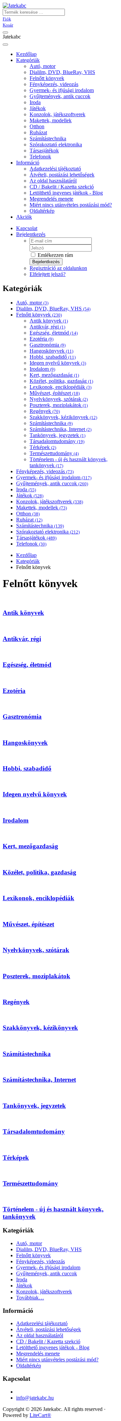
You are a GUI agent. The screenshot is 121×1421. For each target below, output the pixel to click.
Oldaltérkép (42, 211)
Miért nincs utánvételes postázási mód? (71, 205)
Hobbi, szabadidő (53, 357)
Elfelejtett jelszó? (48, 274)
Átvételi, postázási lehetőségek (62, 174)
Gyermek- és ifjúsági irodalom (62, 90)
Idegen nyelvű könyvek (58, 363)
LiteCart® (40, 1415)
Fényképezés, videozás (54, 84)
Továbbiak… (30, 1297)
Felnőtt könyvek (47, 78)
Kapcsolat (26, 228)
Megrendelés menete (51, 199)
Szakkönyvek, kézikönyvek (63, 417)
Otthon (37, 126)
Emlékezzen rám (54, 255)
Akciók (24, 217)
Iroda (35, 102)
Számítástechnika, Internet (60, 429)
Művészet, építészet (55, 393)
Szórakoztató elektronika (56, 144)
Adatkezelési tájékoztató (55, 168)
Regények (45, 411)
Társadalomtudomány (57, 441)
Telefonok (40, 156)
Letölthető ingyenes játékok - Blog (66, 193)
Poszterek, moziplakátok (59, 405)
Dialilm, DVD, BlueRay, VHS (62, 72)
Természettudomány (54, 453)
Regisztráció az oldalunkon (58, 268)
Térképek (43, 447)
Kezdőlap (26, 555)
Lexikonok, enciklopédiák (60, 387)
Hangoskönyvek (51, 351)
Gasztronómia (48, 345)
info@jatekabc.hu (35, 1398)
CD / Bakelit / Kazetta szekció (62, 187)
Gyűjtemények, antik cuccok (60, 96)
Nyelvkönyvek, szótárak (59, 399)
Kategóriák (28, 60)
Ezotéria (41, 339)
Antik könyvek (49, 321)
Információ (27, 162)
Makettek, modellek (51, 120)
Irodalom (42, 369)
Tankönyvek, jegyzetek (57, 435)
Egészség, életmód (54, 333)
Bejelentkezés (30, 234)
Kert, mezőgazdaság (54, 375)
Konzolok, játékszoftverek (57, 114)
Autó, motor (42, 66)
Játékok (38, 108)
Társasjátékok (44, 150)
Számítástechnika (48, 138)
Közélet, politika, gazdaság (61, 381)
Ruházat (38, 132)
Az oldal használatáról (53, 181)
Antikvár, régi (47, 327)
